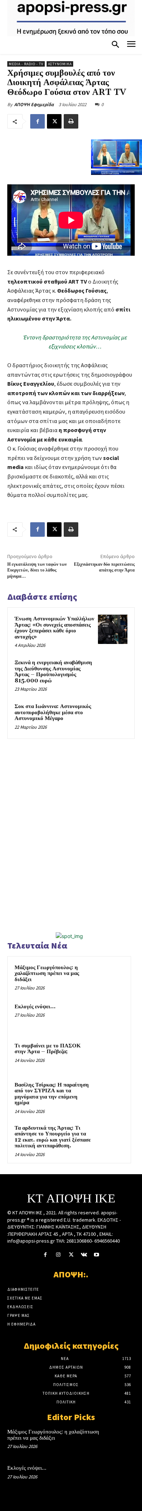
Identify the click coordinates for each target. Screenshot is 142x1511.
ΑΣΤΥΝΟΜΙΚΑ (60, 64)
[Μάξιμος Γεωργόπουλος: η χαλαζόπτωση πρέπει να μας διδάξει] (109, 977)
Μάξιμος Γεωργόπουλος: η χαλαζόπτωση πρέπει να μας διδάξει (47, 973)
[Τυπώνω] (71, 121)
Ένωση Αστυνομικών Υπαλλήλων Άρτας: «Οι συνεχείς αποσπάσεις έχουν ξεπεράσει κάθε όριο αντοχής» (54, 627)
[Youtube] (96, 1254)
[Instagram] (58, 1254)
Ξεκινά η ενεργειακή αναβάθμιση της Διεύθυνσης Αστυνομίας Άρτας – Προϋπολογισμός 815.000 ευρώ (53, 671)
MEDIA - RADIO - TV (26, 64)
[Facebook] (37, 121)
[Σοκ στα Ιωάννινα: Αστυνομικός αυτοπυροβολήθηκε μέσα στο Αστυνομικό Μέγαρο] (112, 717)
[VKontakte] (83, 1254)
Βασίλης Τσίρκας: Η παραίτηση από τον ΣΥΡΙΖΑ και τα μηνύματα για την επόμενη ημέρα (52, 1093)
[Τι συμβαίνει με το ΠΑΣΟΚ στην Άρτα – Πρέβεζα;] (109, 1056)
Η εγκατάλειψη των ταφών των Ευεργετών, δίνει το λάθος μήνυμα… (37, 570)
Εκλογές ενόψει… (35, 1006)
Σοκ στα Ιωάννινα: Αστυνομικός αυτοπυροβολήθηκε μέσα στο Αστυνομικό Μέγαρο (53, 712)
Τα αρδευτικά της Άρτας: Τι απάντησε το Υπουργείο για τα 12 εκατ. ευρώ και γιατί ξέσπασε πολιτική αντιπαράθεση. (53, 1137)
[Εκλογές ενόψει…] (109, 1017)
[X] (54, 121)
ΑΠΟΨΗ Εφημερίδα (34, 104)
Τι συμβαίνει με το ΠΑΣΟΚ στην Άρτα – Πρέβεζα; (48, 1048)
